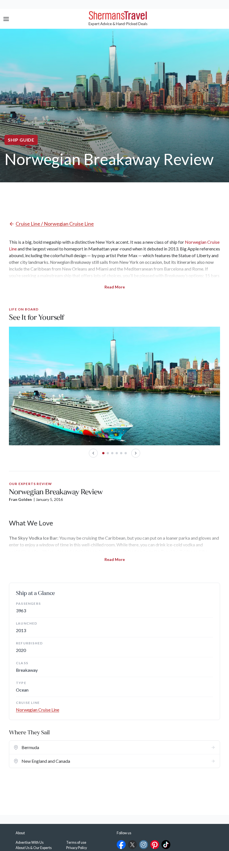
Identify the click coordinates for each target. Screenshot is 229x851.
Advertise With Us (30, 842)
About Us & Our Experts (34, 848)
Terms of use (76, 842)
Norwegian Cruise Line (37, 709)
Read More (114, 287)
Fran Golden (20, 499)
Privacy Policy (76, 848)
